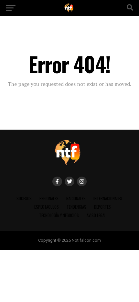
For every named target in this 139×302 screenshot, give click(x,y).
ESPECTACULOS (46, 207)
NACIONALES (76, 198)
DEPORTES (102, 207)
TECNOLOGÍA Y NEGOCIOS (59, 215)
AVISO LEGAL (96, 215)
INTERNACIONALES (107, 198)
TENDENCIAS (76, 207)
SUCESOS (24, 198)
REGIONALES (49, 198)
